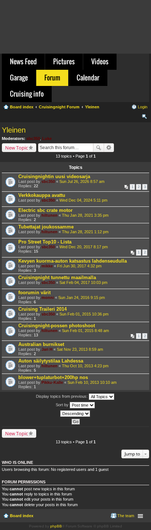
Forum (52, 77)
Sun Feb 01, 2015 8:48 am (85, 330)
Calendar (88, 77)
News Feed (23, 61)
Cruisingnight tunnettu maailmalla (57, 277)
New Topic (16, 147)
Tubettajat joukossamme (46, 227)
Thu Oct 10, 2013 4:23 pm (85, 366)
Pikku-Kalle (52, 382)
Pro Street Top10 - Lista (44, 242)
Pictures (64, 61)
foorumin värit (34, 292)
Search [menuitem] (144, 117)
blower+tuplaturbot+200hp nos (53, 377)
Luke (47, 138)
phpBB (56, 526)
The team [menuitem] (125, 515)
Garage (19, 77)
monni (47, 297)
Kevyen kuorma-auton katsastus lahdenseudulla (72, 261)
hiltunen (49, 215)
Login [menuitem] (142, 107)
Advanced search (109, 147)
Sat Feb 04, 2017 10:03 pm (83, 282)
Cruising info (27, 93)
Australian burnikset (41, 344)
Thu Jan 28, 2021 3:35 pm (85, 215)
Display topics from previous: (62, 396)
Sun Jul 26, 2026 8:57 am (81, 181)
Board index (21, 515)
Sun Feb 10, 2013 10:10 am (92, 382)
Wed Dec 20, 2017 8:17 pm (83, 247)
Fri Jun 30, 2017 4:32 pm (79, 266)
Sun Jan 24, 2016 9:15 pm (81, 297)
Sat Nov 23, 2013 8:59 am (80, 349)
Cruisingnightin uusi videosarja (54, 176)
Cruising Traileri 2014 (42, 309)
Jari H (46, 349)
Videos (99, 61)
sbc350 (33, 138)
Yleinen (14, 130)
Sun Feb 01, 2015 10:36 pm (83, 314)
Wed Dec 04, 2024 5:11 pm (83, 200)
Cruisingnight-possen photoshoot (56, 325)
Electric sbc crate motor (45, 210)
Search (98, 147)
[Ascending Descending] (75, 413)
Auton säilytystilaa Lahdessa (50, 361)
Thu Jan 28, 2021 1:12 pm (85, 232)
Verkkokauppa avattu (41, 195)
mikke (47, 266)
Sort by (63, 405)
